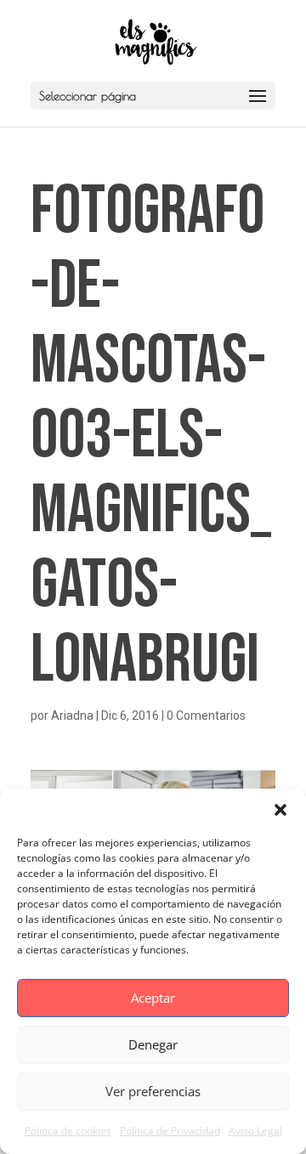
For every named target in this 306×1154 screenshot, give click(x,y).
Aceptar (153, 997)
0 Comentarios (206, 715)
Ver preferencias (153, 1091)
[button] (280, 809)
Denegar (153, 1044)
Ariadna (72, 715)
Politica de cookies (68, 1130)
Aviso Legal (255, 1130)
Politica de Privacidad (170, 1130)
